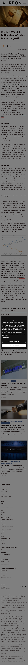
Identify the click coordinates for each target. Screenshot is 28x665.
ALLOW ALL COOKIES (14, 345)
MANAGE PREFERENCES (14, 341)
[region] (14, 332)
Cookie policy (6, 337)
